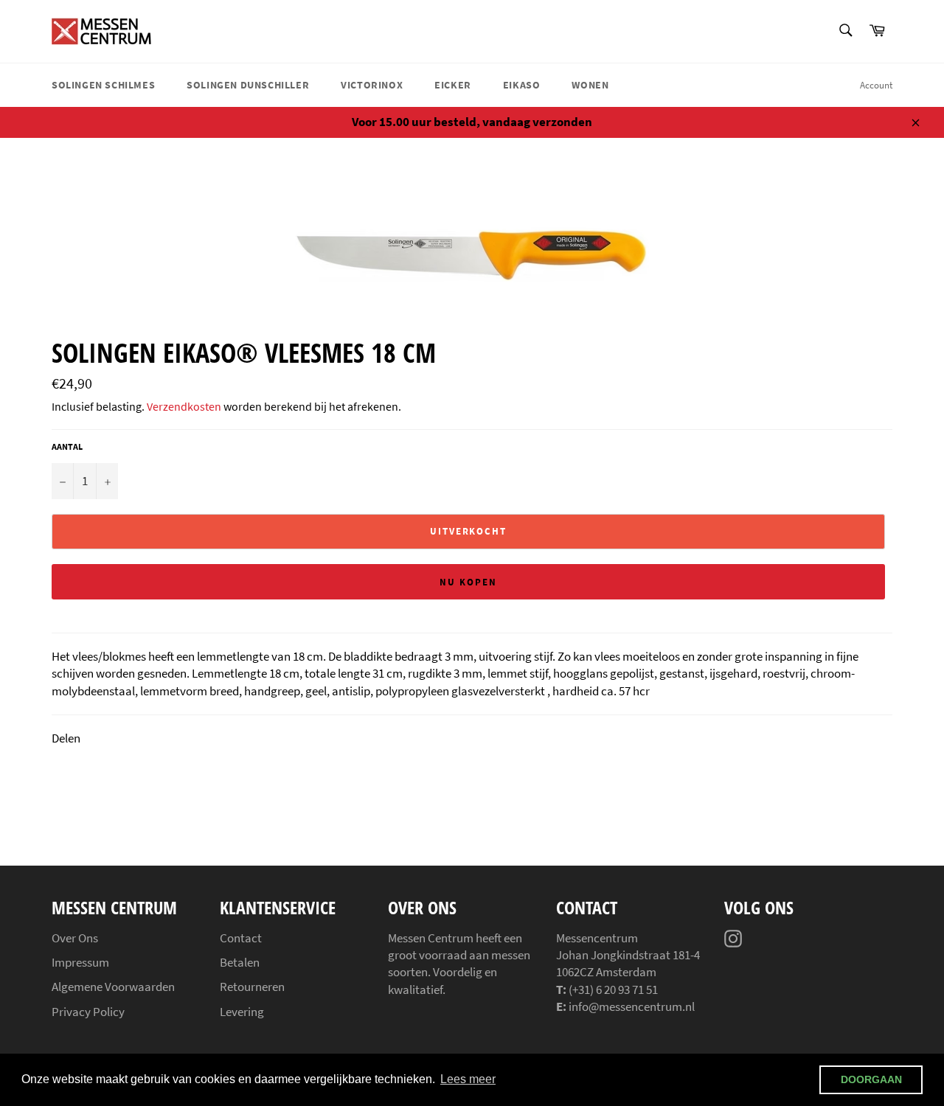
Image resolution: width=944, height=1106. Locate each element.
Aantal (67, 446)
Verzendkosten (184, 406)
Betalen (240, 962)
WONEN (590, 84)
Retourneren (252, 986)
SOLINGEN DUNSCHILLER (248, 84)
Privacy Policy (88, 1012)
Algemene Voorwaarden (113, 986)
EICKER (452, 84)
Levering (242, 1012)
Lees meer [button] (468, 1079)
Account (876, 85)
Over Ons (75, 938)
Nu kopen (468, 582)
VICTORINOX (372, 84)
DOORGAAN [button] (871, 1079)
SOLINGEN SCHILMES (103, 84)
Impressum (80, 962)
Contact (241, 938)
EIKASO (522, 84)
